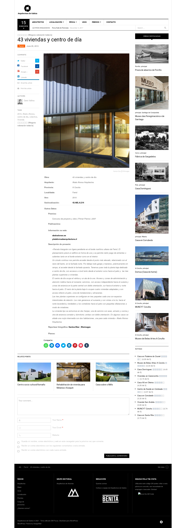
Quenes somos (101, 483)
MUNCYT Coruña (143, 307)
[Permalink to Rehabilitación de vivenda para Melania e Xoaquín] (73, 372)
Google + (24, 72)
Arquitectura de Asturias (65, 483)
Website (55, 435)
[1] (18, 35)
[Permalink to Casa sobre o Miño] (112, 372)
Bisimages (86, 327)
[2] (20, 35)
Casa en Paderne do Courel (148, 356)
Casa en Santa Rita (145, 415)
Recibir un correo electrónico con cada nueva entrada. (44, 450)
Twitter (23, 61)
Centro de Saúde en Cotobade (150, 389)
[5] (27, 35)
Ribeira (144, 236)
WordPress (74, 520)
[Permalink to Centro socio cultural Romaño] (34, 372)
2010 (19, 113)
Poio (136, 185)
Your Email (56, 427)
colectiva (33, 116)
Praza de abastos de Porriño (148, 70)
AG (34, 9)
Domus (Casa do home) (146, 272)
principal (144, 66)
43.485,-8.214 (78, 202)
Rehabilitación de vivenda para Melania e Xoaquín (69, 28)
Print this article (26, 88)
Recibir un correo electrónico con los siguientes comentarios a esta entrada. (53, 445)
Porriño (137, 66)
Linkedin (24, 77)
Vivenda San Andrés (146, 402)
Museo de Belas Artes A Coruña (149, 338)
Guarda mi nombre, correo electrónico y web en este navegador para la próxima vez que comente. (62, 441)
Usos (84, 22)
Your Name (57, 419)
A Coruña (138, 268)
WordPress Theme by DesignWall (29, 523)
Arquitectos (38, 22)
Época (72, 22)
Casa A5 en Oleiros (145, 382)
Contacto (111, 22)
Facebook (24, 66)
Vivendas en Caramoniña (147, 375)
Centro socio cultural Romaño (31, 384)
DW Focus (54, 520)
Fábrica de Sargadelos (145, 156)
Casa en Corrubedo (144, 240)
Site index (161, 467)
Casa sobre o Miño (104, 384)
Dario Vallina (29, 100)
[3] (23, 35)
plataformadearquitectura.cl (64, 239)
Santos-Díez (74, 327)
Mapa (19, 487)
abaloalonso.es (59, 235)
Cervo (137, 153)
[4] (25, 35)
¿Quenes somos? (23, 508)
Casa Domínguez (143, 188)
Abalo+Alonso (28, 113)
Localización (55, 22)
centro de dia (22, 116)
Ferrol (21, 46)
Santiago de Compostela (150, 112)
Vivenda (20, 119)
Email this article (26, 83)
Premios (95, 22)
